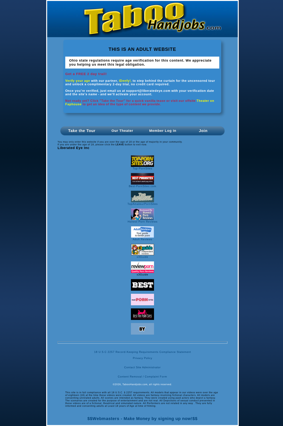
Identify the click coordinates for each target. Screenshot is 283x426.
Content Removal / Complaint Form (142, 376)
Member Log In (162, 131)
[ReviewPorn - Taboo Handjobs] (142, 272)
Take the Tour (81, 131)
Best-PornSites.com (142, 186)
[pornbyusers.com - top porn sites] (142, 333)
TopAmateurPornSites (142, 203)
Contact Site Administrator (142, 367)
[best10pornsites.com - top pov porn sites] (142, 289)
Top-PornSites (142, 168)
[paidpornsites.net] (142, 304)
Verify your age (77, 80)
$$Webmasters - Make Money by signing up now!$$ (142, 418)
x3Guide (142, 256)
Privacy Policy (142, 358)
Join (203, 131)
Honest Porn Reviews (142, 221)
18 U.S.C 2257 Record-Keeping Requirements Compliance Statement (142, 351)
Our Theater (122, 131)
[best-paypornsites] (142, 319)
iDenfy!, (125, 80)
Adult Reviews (142, 239)
